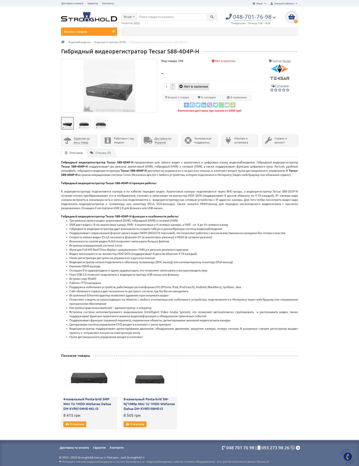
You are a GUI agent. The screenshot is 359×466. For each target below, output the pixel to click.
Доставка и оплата (72, 3)
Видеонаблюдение (79, 42)
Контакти (117, 447)
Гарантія (99, 447)
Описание (76, 152)
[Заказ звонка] (348, 456)
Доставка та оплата (74, 447)
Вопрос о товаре (178, 97)
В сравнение (238, 97)
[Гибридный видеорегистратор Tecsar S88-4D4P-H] (109, 86)
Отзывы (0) (103, 152)
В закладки (208, 97)
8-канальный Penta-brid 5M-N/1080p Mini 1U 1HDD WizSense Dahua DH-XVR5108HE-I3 (149, 404)
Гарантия (92, 3)
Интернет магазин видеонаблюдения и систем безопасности (103, 461)
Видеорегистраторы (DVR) (110, 42)
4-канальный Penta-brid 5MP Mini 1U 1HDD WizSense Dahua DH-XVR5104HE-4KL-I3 (87, 404)
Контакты (108, 3)
